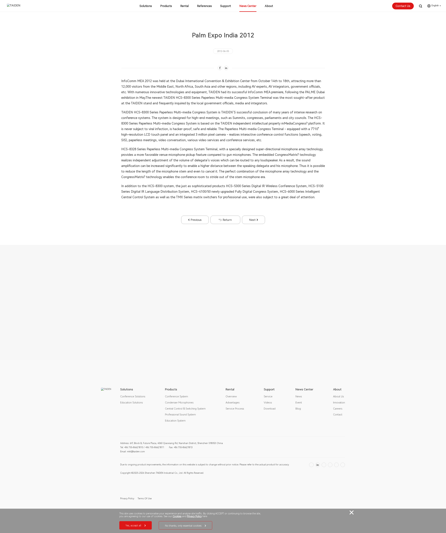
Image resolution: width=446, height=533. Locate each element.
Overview (231, 396)
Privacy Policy (127, 498)
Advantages (232, 402)
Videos (268, 402)
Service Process (235, 408)
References (204, 6)
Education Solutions (131, 402)
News (298, 396)
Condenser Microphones (179, 402)
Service (268, 396)
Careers (337, 408)
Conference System (176, 396)
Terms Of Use (145, 498)
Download (269, 408)
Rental (184, 6)
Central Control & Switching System (185, 408)
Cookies (177, 516)
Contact (337, 414)
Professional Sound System (180, 414)
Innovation (339, 402)
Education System (175, 420)
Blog (298, 408)
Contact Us (403, 6)
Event (298, 402)
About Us (338, 396)
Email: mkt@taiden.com (132, 451)
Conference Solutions (132, 396)
